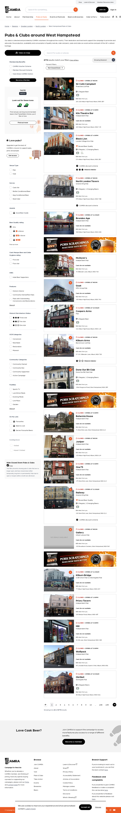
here (106, 770)
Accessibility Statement (71, 775)
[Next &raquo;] (114, 704)
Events (36, 783)
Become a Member (23, 80)
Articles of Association (71, 779)
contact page (13, 785)
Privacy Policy (68, 772)
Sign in (113, 9)
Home (7, 26)
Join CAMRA (38, 764)
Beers (36, 790)
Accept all (85, 807)
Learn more (30, 809)
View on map (24, 53)
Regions (15, 26)
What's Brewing (69, 797)
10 (91, 705)
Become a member (73, 741)
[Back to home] (13, 9)
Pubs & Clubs (38, 775)
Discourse (66, 794)
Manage (98, 807)
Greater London (27, 26)
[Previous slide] (48, 89)
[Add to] (70, 81)
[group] (59, 89)
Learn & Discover (89, 2)
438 (100, 705)
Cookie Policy (68, 783)
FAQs (27, 782)
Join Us (102, 9)
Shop (80, 2)
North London (41, 26)
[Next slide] (70, 89)
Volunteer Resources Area (105, 2)
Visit (35, 772)
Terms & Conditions (70, 790)
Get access (13, 155)
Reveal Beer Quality (85, 146)
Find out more (23, 122)
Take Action (38, 779)
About (36, 768)
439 (107, 705)
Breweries (37, 786)
